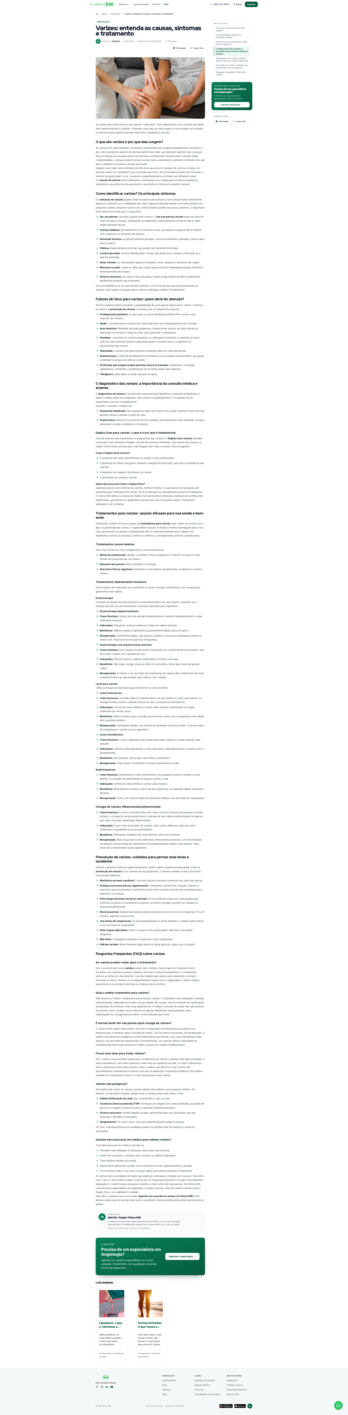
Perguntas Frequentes (237, 1389)
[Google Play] (226, 1406)
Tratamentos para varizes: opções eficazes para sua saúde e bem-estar (232, 59)
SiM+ (166, 4)
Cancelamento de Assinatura (207, 1394)
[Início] (102, 4)
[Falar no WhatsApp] (338, 1405)
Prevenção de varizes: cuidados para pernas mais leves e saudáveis (232, 66)
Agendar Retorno (202, 1385)
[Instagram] (102, 1387)
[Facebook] (97, 1387)
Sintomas (167, 1389)
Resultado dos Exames (205, 1380)
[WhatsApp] (249, 1406)
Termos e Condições (154, 1406)
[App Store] (240, 1406)
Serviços (123, 4)
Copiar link (198, 48)
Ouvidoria (199, 1389)
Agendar (251, 4)
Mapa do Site (233, 1394)
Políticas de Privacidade (175, 1406)
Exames (156, 4)
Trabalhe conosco (235, 1385)
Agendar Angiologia (181, 1256)
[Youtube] (111, 1387)
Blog (165, 1385)
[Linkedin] (106, 1387)
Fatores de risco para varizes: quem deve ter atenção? (231, 43)
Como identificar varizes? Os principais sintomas (228, 36)
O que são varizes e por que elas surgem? (230, 29)
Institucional (232, 1380)
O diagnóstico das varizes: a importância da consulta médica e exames (232, 51)
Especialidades (141, 4)
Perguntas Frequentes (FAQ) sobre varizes (231, 73)
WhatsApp (181, 48)
